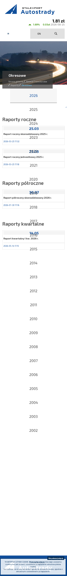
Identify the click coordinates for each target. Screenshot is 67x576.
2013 (33, 277)
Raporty (15, 85)
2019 (33, 193)
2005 (33, 388)
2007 (33, 360)
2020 (33, 179)
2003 (33, 416)
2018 (33, 207)
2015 (33, 249)
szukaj (56, 34)
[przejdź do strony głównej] (33, 9)
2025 (33, 109)
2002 (33, 430)
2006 (33, 374)
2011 (33, 305)
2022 (33, 151)
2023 (33, 137)
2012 (33, 291)
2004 (33, 402)
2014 (33, 263)
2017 (33, 221)
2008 (33, 347)
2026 (33, 95)
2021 (33, 165)
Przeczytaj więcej (37, 562)
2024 (33, 123)
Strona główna (15, 81)
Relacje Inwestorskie (36, 81)
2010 (33, 319)
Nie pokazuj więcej (55, 558)
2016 (33, 235)
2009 (33, 333)
